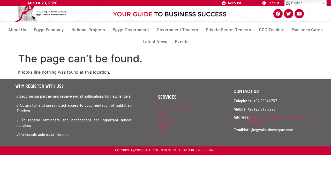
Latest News (155, 41)
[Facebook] (278, 13)
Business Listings (174, 107)
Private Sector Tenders (228, 29)
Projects (165, 120)
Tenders (165, 113)
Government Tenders (177, 29)
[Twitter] (288, 13)
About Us (17, 29)
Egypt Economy (49, 29)
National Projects (88, 29)
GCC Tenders (271, 29)
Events (182, 41)
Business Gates (307, 29)
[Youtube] (299, 13)
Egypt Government (131, 29)
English (296, 3)
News (163, 132)
